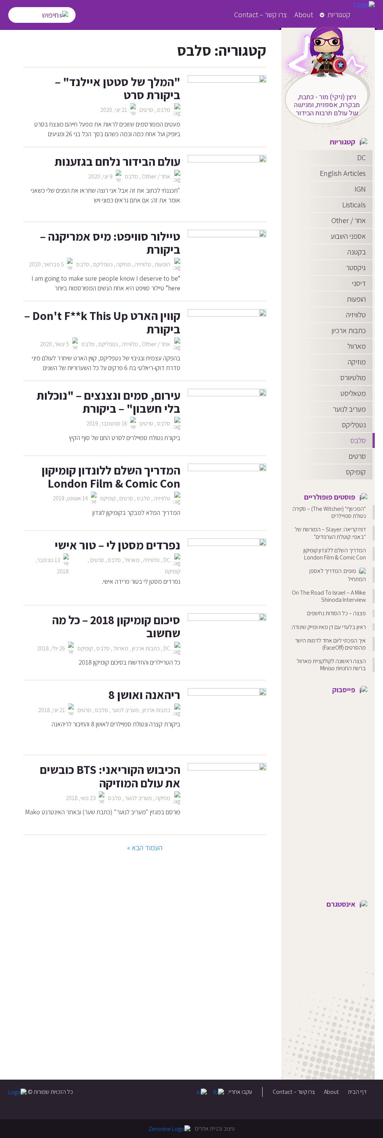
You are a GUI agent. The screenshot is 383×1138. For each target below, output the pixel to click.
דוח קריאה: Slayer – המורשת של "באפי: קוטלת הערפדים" (330, 533)
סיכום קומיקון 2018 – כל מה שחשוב (116, 626)
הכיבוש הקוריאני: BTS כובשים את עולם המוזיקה (110, 776)
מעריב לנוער (349, 409)
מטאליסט (353, 393)
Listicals (354, 205)
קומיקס (356, 472)
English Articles (343, 173)
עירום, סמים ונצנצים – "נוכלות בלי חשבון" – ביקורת (108, 401)
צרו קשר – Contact (260, 14)
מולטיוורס (353, 377)
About (303, 14)
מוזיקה (357, 362)
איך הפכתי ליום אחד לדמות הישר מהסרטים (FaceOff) (330, 644)
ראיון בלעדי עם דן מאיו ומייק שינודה (329, 627)
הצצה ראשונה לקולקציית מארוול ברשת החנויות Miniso (331, 665)
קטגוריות (338, 14)
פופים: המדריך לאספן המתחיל (337, 575)
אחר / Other (348, 220)
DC (361, 157)
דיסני (359, 283)
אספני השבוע (348, 236)
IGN (360, 189)
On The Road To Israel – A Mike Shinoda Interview (329, 596)
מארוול (356, 346)
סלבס (358, 440)
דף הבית (357, 1092)
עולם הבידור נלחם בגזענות (117, 161)
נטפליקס (354, 425)
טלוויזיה (356, 315)
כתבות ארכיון (348, 330)
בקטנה (356, 252)
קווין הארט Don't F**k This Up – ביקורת (102, 322)
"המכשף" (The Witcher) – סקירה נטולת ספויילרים (329, 512)
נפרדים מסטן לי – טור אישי (117, 545)
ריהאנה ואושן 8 (144, 694)
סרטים (357, 456)
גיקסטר (356, 267)
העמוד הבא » (144, 847)
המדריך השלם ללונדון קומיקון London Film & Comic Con (334, 554)
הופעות (356, 299)
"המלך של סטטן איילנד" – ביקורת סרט (117, 88)
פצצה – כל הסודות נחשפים (336, 613)
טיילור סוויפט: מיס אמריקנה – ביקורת (110, 242)
